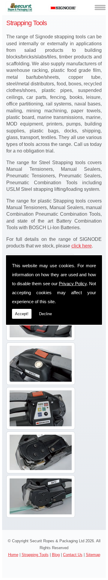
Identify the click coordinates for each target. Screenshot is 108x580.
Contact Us (72, 554)
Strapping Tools (35, 554)
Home (13, 554)
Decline (45, 314)
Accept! (21, 314)
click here (81, 245)
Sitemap (93, 554)
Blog (56, 554)
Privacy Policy (73, 283)
